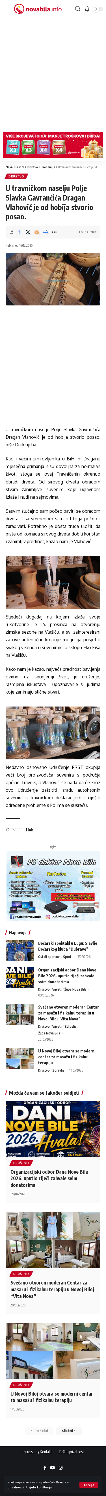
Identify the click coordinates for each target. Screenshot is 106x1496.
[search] (77, 9)
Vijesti (57, 989)
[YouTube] (52, 1468)
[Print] (45, 232)
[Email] (37, 232)
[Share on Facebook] (19, 232)
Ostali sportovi (49, 957)
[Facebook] (45, 1468)
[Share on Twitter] (28, 232)
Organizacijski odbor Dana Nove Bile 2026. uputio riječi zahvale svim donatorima (67, 976)
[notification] (87, 9)
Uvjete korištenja (39, 1487)
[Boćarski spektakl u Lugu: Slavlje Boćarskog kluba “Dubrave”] (20, 950)
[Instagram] (60, 1468)
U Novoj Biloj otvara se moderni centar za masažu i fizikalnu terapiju (67, 1057)
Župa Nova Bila (75, 989)
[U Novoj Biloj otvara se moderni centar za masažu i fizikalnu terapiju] (20, 1058)
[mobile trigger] (9, 9)
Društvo (16, 176)
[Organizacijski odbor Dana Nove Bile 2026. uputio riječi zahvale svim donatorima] (20, 977)
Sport (67, 957)
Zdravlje (70, 1026)
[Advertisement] (53, 73)
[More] (54, 232)
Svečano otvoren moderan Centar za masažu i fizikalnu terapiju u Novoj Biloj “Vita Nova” (68, 1013)
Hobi (30, 829)
